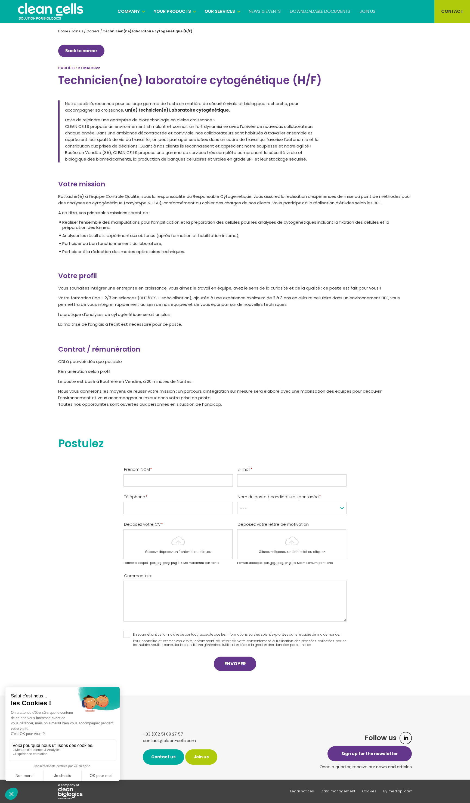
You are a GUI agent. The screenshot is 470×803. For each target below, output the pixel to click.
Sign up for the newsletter (369, 753)
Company (129, 11)
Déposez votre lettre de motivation (273, 524)
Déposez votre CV (143, 524)
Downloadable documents (320, 11)
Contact (452, 11)
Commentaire (138, 576)
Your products (172, 11)
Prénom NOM (138, 469)
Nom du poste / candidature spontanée (279, 497)
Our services (220, 11)
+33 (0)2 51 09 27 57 (163, 734)
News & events (265, 11)
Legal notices (302, 791)
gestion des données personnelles (283, 644)
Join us (77, 31)
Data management (338, 791)
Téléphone (135, 497)
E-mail (245, 469)
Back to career (81, 51)
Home (63, 31)
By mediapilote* (397, 791)
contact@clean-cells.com (169, 740)
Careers (93, 31)
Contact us (163, 757)
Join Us (367, 11)
